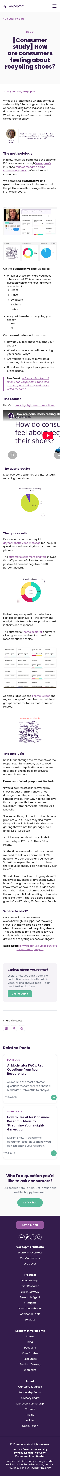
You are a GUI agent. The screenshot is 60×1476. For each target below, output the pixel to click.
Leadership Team (30, 1392)
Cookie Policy (39, 1449)
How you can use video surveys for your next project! (37, 947)
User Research (30, 1286)
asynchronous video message (21, 543)
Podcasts (30, 1347)
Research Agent (30, 1297)
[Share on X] (14, 1028)
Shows (30, 1336)
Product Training (30, 1364)
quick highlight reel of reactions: (35, 405)
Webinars (30, 1370)
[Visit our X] (27, 1237)
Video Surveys (30, 1280)
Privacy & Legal (23, 1452)
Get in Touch (30, 1426)
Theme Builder (41, 696)
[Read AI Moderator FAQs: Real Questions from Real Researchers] (54, 1097)
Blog (30, 1342)
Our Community (30, 1258)
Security (40, 1452)
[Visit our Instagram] (39, 1237)
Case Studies (30, 1353)
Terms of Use (20, 1449)
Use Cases (30, 1263)
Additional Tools (30, 1314)
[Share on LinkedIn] (6, 1028)
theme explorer (32, 632)
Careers (30, 1409)
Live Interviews (30, 1291)
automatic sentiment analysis (27, 557)
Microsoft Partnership (30, 1403)
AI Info (30, 1420)
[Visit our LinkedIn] (21, 1237)
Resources (30, 1359)
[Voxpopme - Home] (13, 6)
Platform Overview (30, 1252)
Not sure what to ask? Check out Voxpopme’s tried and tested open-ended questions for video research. (28, 383)
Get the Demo (20, 993)
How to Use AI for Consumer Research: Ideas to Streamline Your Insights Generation (28, 1123)
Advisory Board (30, 1398)
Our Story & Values (30, 1386)
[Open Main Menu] (54, 6)
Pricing (30, 1414)
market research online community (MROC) (24, 168)
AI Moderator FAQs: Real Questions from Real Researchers (25, 1069)
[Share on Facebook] (22, 1028)
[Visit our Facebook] (33, 1237)
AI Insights (30, 1303)
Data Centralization (30, 1308)
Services (30, 1319)
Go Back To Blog (13, 18)
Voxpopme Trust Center (30, 1456)
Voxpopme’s (43, 163)
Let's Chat (30, 1202)
